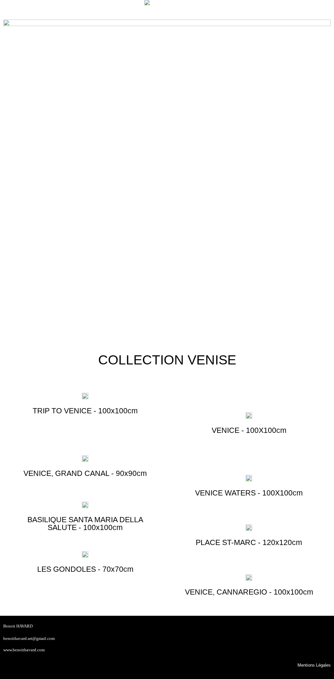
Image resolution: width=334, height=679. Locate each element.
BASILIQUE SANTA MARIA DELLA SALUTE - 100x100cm (85, 523)
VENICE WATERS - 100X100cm (249, 493)
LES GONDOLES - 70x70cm (85, 569)
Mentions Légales (314, 665)
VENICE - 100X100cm (249, 430)
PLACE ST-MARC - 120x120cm (249, 542)
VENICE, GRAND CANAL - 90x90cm (85, 473)
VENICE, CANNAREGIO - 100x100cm (249, 592)
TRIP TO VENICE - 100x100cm (85, 410)
